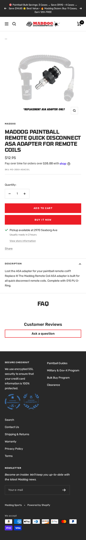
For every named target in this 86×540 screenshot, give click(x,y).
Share (9, 248)
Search (9, 420)
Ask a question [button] (43, 333)
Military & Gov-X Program (63, 370)
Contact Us (12, 427)
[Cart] (79, 24)
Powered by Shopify (38, 505)
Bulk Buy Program (58, 377)
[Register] (64, 490)
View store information (23, 240)
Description (13, 263)
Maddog (10, 123)
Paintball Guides (57, 363)
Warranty (10, 441)
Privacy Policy (14, 448)
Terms (9, 456)
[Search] (14, 24)
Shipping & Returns (17, 434)
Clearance (53, 385)
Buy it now (43, 219)
